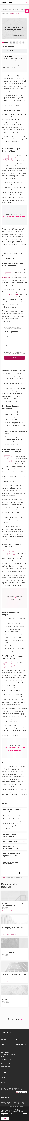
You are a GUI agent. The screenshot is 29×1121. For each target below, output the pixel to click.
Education (4, 910)
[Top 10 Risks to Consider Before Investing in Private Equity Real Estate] (14, 896)
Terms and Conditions (19, 1089)
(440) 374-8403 (6, 1066)
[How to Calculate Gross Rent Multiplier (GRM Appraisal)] (14, 967)
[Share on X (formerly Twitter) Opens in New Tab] (16, 42)
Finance (7, 934)
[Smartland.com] (6, 1033)
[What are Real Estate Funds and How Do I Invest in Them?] (14, 919)
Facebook (13, 877)
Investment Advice (9, 910)
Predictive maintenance (10, 294)
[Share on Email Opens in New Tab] (23, 42)
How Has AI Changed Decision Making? (12, 58)
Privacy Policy (11, 1089)
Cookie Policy (4, 1113)
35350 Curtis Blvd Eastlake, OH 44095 (6, 1063)
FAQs (4, 69)
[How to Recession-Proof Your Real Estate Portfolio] (14, 990)
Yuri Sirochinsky (14, 13)
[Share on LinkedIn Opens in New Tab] (13, 42)
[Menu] (23, 2)
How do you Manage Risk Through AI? (12, 65)
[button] (27, 11)
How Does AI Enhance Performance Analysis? (14, 63)
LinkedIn (8, 877)
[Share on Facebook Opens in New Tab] (11, 42)
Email (22, 877)
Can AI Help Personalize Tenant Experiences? (14, 67)
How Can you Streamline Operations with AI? (13, 60)
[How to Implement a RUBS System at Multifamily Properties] (14, 943)
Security (6, 1089)
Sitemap (2, 1089)
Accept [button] (5, 1118)
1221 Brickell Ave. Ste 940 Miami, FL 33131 (8, 1055)
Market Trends (15, 910)
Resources (13, 1019)
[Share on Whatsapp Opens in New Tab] (19, 42)
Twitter (18, 877)
